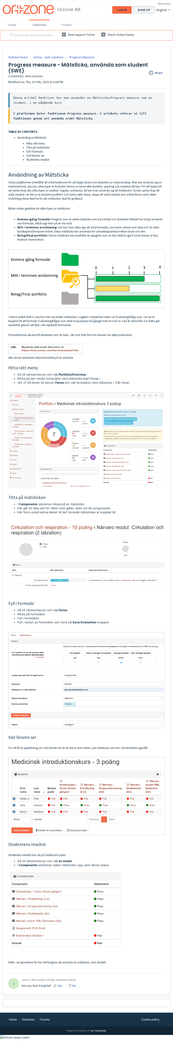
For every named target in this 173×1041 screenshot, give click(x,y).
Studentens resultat (37, 160)
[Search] (11, 35)
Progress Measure (81, 57)
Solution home (18, 57)
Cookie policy (150, 1019)
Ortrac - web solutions (49, 57)
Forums (66, 25)
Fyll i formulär (34, 151)
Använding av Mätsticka (31, 138)
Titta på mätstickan (38, 147)
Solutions (39, 25)
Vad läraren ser (35, 156)
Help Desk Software (78, 1030)
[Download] (78, 533)
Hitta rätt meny (35, 143)
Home (12, 25)
